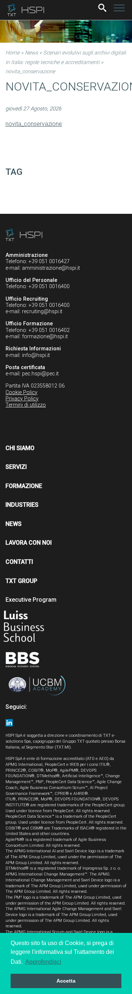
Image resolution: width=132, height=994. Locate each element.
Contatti (19, 561)
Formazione (24, 485)
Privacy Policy (22, 399)
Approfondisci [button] (43, 962)
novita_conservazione (34, 123)
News (31, 53)
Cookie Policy (21, 392)
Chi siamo (20, 448)
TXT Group (21, 580)
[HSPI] (25, 10)
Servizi (16, 466)
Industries (22, 504)
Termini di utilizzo (26, 405)
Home (12, 53)
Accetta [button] (66, 981)
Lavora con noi (29, 542)
